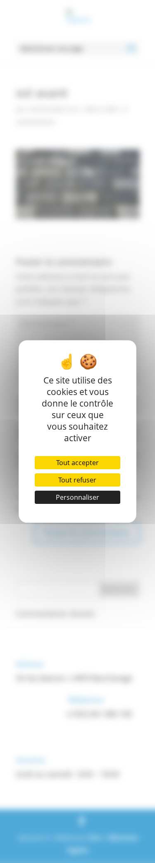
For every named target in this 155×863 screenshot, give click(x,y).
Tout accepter (77, 462)
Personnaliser (77, 497)
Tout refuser (77, 479)
